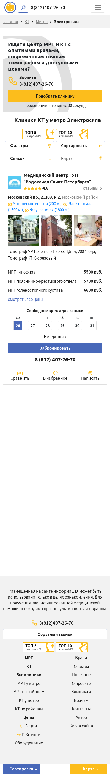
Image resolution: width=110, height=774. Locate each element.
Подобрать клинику (55, 96)
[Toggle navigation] (98, 8)
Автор (81, 717)
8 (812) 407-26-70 (55, 359)
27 (33, 325)
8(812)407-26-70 (48, 7)
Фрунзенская (49, 209)
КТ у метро (29, 700)
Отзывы (81, 666)
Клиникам (81, 692)
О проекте (81, 683)
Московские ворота (37, 203)
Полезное (81, 674)
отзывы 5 (92, 188)
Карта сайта (81, 726)
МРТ (29, 657)
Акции (31, 726)
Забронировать (55, 348)
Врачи (81, 657)
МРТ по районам (29, 692)
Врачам (81, 700)
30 (77, 325)
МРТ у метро (28, 683)
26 (18, 325)
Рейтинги (31, 734)
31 (92, 325)
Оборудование (29, 743)
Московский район (80, 197)
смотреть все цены (25, 299)
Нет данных (55, 337)
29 (62, 325)
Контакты (81, 709)
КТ (28, 666)
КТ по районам (29, 709)
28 (48, 325)
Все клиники (28, 674)
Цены (28, 717)
